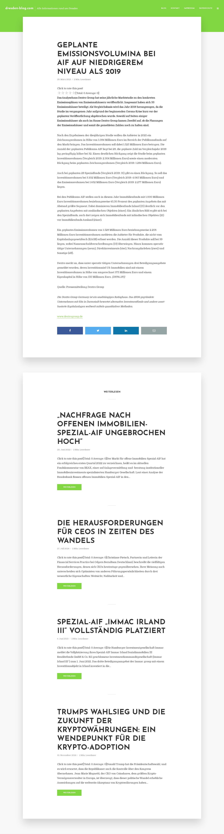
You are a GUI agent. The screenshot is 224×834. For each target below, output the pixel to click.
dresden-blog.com (19, 8)
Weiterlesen (69, 487)
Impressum (189, 8)
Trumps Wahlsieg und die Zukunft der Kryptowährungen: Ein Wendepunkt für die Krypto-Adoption (111, 730)
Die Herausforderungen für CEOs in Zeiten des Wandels (110, 532)
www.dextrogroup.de (70, 316)
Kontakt (175, 8)
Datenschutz (205, 8)
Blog (163, 8)
